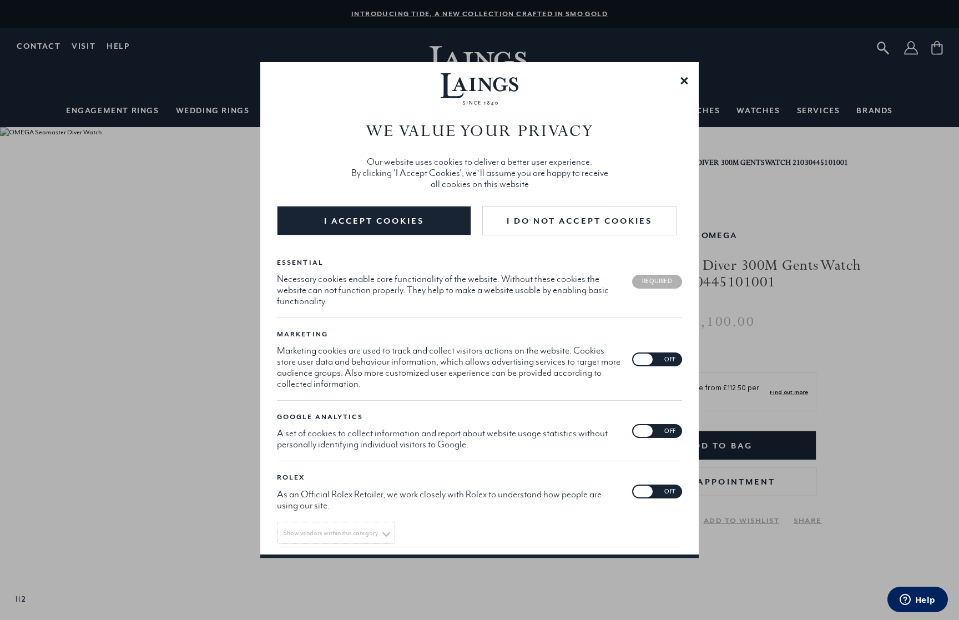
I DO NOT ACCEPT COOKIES (579, 220)
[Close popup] (684, 79)
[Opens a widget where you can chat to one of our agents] (917, 600)
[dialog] (479, 310)
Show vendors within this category (330, 533)
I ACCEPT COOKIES (374, 220)
